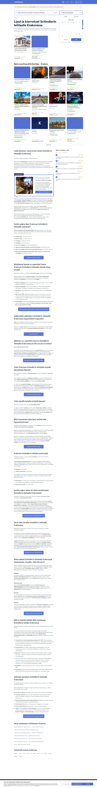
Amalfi (34, 753)
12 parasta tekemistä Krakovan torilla (20, 735)
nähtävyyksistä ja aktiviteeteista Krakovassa (28, 166)
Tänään (65, 16)
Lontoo (27, 753)
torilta (41, 575)
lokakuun (36, 474)
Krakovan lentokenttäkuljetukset (37, 732)
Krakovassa (18, 329)
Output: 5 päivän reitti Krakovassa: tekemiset (22, 744)
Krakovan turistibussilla (38, 569)
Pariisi (24, 753)
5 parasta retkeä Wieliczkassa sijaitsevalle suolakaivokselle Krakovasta (26, 729)
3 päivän (49, 328)
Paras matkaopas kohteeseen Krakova (30, 723)
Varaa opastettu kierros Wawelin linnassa (33, 552)
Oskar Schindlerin (18, 356)
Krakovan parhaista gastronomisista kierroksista (25, 511)
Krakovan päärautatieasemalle (44, 594)
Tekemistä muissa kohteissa (25, 750)
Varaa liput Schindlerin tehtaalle (33, 257)
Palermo (45, 753)
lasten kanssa (17, 410)
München (16, 756)
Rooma (20, 753)
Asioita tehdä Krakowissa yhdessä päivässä (36, 741)
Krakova (15, 17)
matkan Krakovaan (35, 390)
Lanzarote (20, 756)
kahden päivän (21, 390)
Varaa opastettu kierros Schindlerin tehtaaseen (34, 515)
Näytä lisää (48, 144)
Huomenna (76, 16)
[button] (22, 47)
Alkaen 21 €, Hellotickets (44, 192)
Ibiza (31, 753)
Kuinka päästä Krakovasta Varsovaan (20, 738)
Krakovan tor (39, 509)
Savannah (49, 753)
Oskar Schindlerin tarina (20, 658)
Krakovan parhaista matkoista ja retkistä (26, 440)
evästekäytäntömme (14, 785)
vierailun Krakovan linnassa (41, 711)
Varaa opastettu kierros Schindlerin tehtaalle (33, 360)
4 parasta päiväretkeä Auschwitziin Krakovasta (22, 726)
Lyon (42, 753)
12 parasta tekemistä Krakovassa (37, 726)
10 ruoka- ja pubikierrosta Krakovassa (20, 741)
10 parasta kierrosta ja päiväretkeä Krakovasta (22, 732)
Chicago (38, 753)
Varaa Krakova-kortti (33, 334)
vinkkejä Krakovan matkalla (40, 683)
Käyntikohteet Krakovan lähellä (34, 735)
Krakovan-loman (49, 626)
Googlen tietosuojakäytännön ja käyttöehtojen (27, 785)
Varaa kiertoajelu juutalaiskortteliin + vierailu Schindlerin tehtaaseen (33, 309)
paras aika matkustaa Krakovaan (36, 528)
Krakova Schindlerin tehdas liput (42, 177)
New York (16, 753)
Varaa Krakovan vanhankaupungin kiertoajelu (33, 716)
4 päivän (37, 626)
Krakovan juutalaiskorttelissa (43, 607)
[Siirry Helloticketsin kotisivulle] (19, 2)
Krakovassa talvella (27, 464)
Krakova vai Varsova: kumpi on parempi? (35, 738)
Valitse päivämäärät (68, 12)
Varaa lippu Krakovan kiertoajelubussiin (33, 613)
